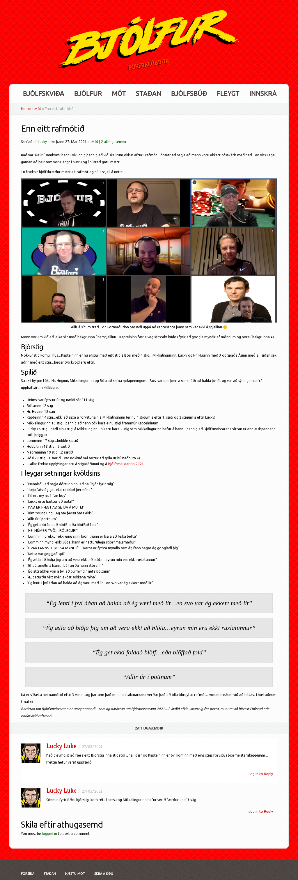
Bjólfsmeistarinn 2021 (126, 464)
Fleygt (228, 93)
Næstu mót (75, 873)
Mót (119, 93)
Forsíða (27, 873)
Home (26, 109)
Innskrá (263, 93)
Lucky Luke (46, 142)
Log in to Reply (261, 774)
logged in (49, 833)
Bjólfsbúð (189, 93)
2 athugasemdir (114, 142)
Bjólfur (88, 93)
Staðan (148, 93)
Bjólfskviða (43, 93)
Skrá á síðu (103, 873)
